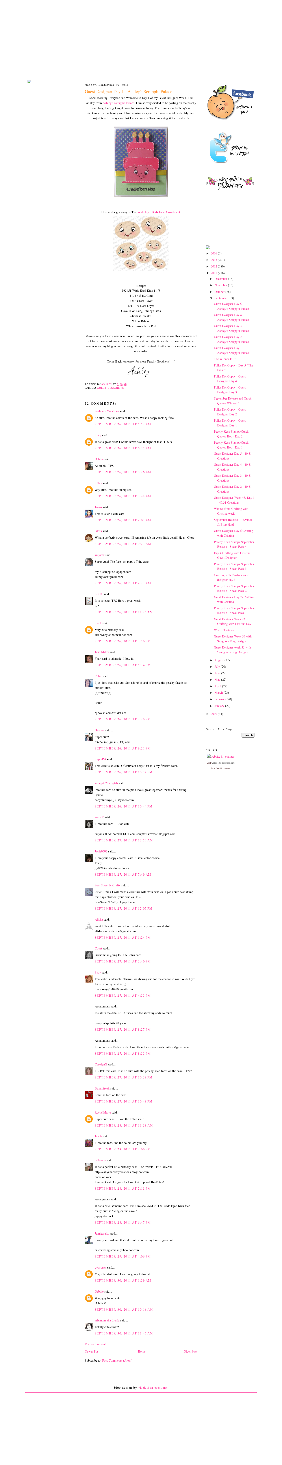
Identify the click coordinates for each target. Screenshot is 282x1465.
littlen (98, 483)
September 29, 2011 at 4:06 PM (123, 1256)
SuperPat (100, 759)
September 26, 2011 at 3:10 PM (123, 641)
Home (141, 1351)
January (220, 706)
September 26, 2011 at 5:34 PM (123, 665)
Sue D (98, 623)
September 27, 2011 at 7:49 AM (123, 874)
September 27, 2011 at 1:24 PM (123, 937)
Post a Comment (95, 1344)
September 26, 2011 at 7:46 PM (123, 719)
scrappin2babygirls (106, 783)
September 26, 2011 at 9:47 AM (123, 583)
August (219, 660)
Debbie (99, 459)
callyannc (100, 1160)
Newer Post (92, 1351)
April (218, 686)
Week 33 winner (224, 630)
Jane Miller (102, 652)
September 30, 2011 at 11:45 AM (124, 1333)
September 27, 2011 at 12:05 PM (124, 908)
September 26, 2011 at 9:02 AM (123, 520)
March (219, 692)
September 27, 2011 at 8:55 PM (123, 1053)
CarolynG (101, 1064)
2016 (214, 253)
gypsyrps (100, 1267)
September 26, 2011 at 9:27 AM (123, 544)
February (221, 699)
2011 (214, 273)
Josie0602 (101, 851)
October (220, 292)
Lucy (98, 435)
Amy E (99, 817)
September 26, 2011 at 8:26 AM (123, 472)
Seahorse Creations (107, 411)
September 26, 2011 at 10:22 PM (124, 772)
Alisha (99, 919)
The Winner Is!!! (225, 359)
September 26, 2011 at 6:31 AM (123, 448)
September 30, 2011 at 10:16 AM (124, 1309)
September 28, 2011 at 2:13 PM (123, 1188)
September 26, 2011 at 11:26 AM (124, 612)
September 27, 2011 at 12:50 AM (124, 840)
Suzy (98, 972)
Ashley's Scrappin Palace (118, 103)
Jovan (98, 507)
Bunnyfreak (102, 1088)
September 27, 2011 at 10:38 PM (124, 1077)
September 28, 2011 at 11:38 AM (124, 1125)
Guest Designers (110, 388)
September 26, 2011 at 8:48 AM (123, 496)
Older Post (190, 1351)
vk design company (153, 1387)
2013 (214, 260)
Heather (99, 730)
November (221, 285)
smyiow (99, 555)
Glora (98, 531)
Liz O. (99, 594)
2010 (214, 714)
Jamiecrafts (102, 1233)
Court (98, 948)
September (222, 298)
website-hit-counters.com (223, 763)
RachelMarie (103, 1112)
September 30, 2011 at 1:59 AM (123, 1280)
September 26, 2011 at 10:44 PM (124, 806)
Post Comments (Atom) (117, 1360)
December (221, 279)
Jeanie (98, 1136)
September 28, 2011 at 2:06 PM (123, 1149)
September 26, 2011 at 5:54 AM (123, 424)
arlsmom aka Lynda (107, 1320)
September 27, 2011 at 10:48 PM (124, 1101)
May (218, 679)
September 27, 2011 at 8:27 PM (123, 1029)
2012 (214, 266)
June (218, 673)
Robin (98, 676)
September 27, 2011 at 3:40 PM (123, 961)
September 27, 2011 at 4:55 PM (123, 995)
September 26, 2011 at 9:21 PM (123, 748)
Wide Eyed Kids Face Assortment (158, 212)
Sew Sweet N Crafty (108, 885)
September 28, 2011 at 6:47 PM (123, 1222)
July (218, 666)
